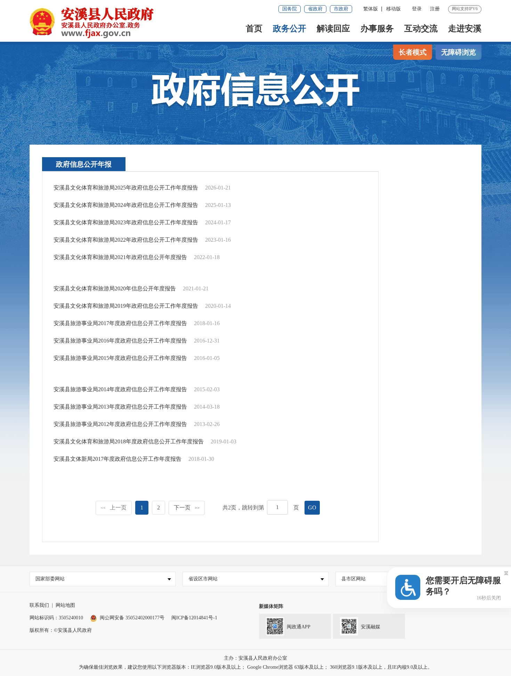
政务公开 (289, 28)
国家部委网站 (50, 578)
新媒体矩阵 (271, 606)
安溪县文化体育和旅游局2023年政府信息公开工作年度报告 (126, 222)
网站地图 (65, 605)
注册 (435, 8)
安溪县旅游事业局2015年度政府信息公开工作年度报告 (120, 358)
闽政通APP (298, 626)
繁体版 (370, 8)
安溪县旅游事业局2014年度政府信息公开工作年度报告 (120, 389)
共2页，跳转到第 (243, 507)
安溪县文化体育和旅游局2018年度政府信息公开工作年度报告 (129, 441)
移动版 (393, 8)
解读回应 (333, 28)
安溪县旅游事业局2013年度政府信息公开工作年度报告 (120, 407)
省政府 (315, 8)
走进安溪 (464, 28)
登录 (417, 8)
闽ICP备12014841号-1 (194, 617)
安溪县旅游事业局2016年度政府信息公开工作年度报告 (120, 341)
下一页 (187, 507)
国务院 (289, 8)
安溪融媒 (370, 626)
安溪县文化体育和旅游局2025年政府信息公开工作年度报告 (126, 188)
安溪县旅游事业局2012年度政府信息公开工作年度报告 (120, 424)
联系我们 (39, 605)
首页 (254, 28)
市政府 (341, 8)
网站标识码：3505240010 (56, 617)
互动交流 (421, 28)
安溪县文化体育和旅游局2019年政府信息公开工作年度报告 (126, 306)
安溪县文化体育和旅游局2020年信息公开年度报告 (115, 288)
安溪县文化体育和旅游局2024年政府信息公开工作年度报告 (126, 205)
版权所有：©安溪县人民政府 (61, 630)
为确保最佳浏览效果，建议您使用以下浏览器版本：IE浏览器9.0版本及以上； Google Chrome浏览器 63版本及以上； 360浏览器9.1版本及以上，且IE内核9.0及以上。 (255, 667)
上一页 (114, 507)
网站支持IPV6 (465, 8)
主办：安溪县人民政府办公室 (255, 658)
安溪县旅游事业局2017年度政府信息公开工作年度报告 (120, 323)
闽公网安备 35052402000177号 (132, 617)
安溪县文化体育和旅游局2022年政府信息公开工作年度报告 (126, 240)
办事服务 (377, 28)
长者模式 (413, 52)
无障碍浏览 (458, 52)
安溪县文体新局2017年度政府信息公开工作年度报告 (117, 459)
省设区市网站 (203, 578)
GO (312, 507)
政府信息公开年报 (84, 164)
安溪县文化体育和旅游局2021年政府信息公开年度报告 (120, 257)
